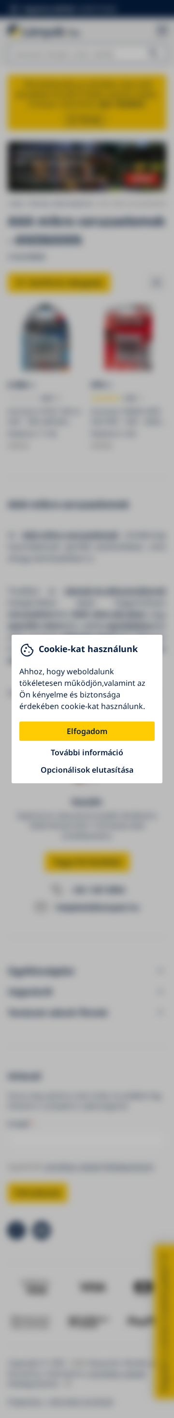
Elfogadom (87, 731)
